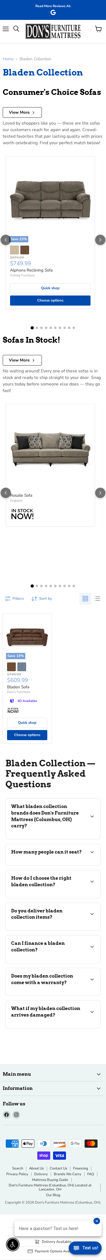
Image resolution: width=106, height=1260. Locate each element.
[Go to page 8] (64, 328)
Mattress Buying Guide (50, 1179)
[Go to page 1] (32, 328)
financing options (49, 962)
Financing (80, 1168)
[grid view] (85, 599)
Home (8, 59)
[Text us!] (85, 1249)
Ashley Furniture (22, 275)
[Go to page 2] (37, 328)
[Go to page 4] (46, 328)
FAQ (90, 1174)
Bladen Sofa (18, 687)
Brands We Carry (67, 1174)
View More (19, 112)
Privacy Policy (17, 1174)
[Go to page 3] (41, 328)
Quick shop (50, 288)
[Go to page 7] (60, 328)
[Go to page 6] (55, 328)
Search (17, 1168)
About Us (36, 1168)
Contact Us (58, 1168)
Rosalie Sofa (21, 495)
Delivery (41, 1174)
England (16, 500)
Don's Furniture (18, 692)
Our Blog (53, 1195)
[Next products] (100, 240)
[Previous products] (6, 240)
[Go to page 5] (50, 328)
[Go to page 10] (74, 328)
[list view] (97, 599)
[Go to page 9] (69, 328)
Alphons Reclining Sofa (31, 270)
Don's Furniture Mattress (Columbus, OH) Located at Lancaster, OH (50, 1187)
